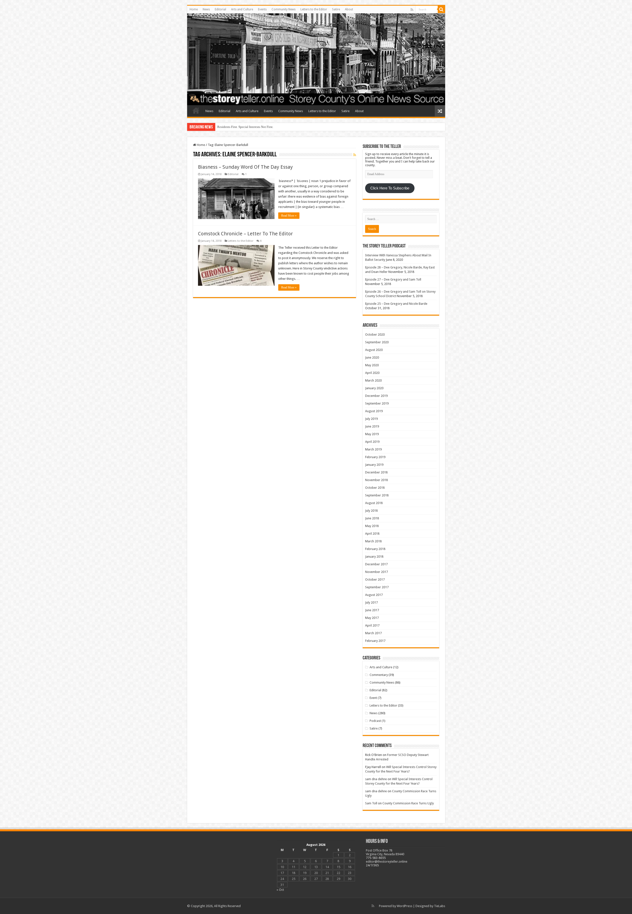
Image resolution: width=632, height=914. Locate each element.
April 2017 (372, 625)
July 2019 (371, 419)
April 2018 (372, 533)
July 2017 (371, 602)
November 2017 (376, 572)
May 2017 (372, 618)
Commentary (379, 675)
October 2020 (375, 334)
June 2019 (372, 426)
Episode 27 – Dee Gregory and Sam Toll (393, 279)
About (349, 9)
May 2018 (372, 526)
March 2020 (373, 380)
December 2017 (376, 564)
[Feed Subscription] (354, 155)
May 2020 (372, 365)
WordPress (404, 906)
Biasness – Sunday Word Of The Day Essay (245, 167)
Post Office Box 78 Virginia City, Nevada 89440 (385, 852)
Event (373, 698)
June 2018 (372, 518)
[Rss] (412, 10)
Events (262, 9)
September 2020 (377, 342)
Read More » (288, 215)
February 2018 (375, 549)
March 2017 (373, 633)
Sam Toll (371, 803)
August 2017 (374, 595)
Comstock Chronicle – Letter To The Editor (245, 234)
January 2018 (374, 556)
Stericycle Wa (226, 127)
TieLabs (439, 906)
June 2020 (372, 357)
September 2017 (377, 587)
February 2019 (375, 457)
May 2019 (372, 434)
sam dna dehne (376, 779)
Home (194, 9)
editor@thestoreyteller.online (386, 861)
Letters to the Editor (313, 9)
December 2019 (376, 396)
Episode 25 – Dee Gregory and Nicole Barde (396, 303)
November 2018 (376, 480)
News (206, 9)
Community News (284, 9)
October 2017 (375, 579)
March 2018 (373, 541)
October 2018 (375, 487)
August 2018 (374, 503)
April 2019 (372, 442)
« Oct (280, 890)
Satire (336, 9)
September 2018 (377, 495)
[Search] (441, 9)
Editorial (220, 9)
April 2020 (372, 373)
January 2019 (374, 465)
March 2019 (373, 449)
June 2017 (372, 610)
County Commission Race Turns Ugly (408, 803)
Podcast (375, 721)
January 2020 (374, 388)
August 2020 (374, 350)
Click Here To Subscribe (389, 188)
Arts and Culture (242, 9)
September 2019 (377, 403)
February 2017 (375, 641)
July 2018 (371, 510)
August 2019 (374, 411)
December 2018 (376, 472)
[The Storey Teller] (316, 59)
